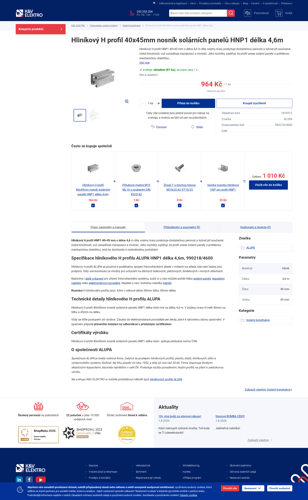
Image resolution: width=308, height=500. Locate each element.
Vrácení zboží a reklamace (103, 471)
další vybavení (94, 278)
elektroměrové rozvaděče (104, 283)
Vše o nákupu (232, 3)
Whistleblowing (191, 465)
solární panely (202, 278)
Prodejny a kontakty (210, 3)
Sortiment (141, 471)
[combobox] (198, 13)
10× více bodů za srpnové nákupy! (179, 416)
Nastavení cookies (240, 477)
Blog (245, 3)
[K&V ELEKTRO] (29, 13)
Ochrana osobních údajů (243, 471)
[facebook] (29, 480)
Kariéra (255, 3)
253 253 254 (145, 11)
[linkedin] (19, 480)
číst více (144, 62)
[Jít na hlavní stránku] (154, 3)
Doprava (93, 465)
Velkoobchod (143, 465)
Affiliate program (192, 477)
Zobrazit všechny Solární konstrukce (267, 389)
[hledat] (231, 13)
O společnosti (270, 3)
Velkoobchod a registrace (173, 3)
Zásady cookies (188, 495)
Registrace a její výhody (148, 477)
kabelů (167, 283)
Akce (193, 3)
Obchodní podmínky (240, 465)
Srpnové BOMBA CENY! (230, 416)
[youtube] (41, 480)
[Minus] (142, 103)
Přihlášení (286, 3)
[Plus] (158, 103)
